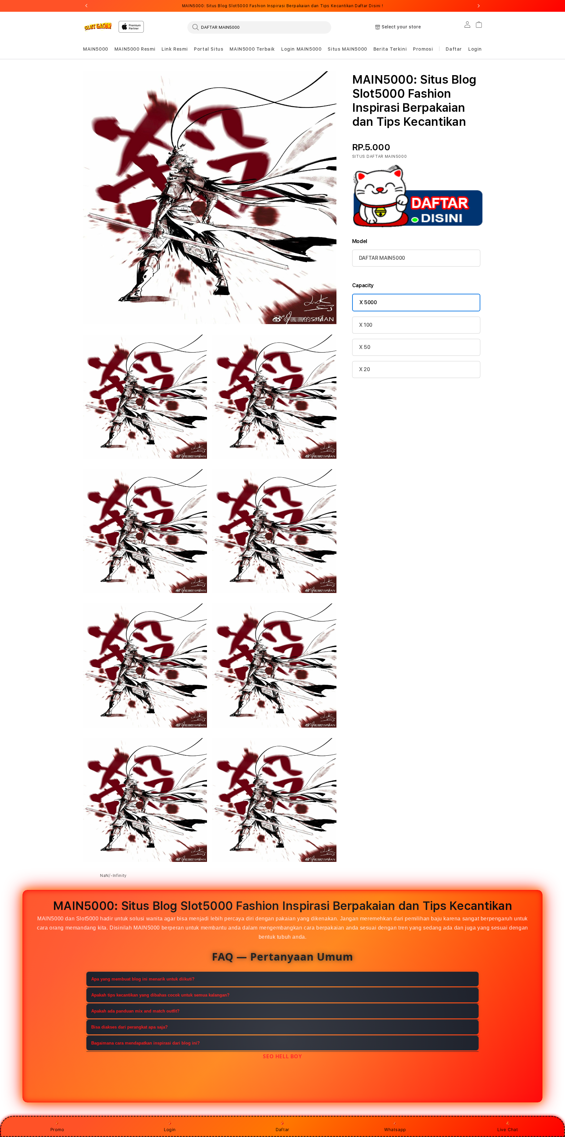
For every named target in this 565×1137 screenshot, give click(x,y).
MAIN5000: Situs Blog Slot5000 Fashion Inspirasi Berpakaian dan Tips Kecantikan (282, 6)
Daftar (282, 1129)
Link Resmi (175, 49)
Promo (57, 1129)
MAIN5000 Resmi (134, 49)
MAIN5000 (95, 49)
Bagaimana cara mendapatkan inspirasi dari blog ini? (145, 1043)
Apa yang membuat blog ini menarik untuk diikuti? (143, 979)
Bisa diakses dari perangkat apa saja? (129, 1027)
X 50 (364, 347)
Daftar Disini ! (369, 6)
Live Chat (507, 1129)
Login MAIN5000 (301, 49)
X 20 (364, 369)
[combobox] (259, 27)
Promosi (423, 49)
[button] (95, 49)
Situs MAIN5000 (347, 49)
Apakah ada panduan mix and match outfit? (135, 1011)
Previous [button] (86, 6)
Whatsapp (395, 1129)
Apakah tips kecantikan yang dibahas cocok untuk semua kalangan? (160, 995)
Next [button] (478, 6)
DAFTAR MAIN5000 (382, 258)
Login (170, 1129)
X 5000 (368, 302)
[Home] (98, 26)
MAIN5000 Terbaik (252, 49)
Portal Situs (208, 49)
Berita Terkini (390, 49)
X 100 (365, 325)
